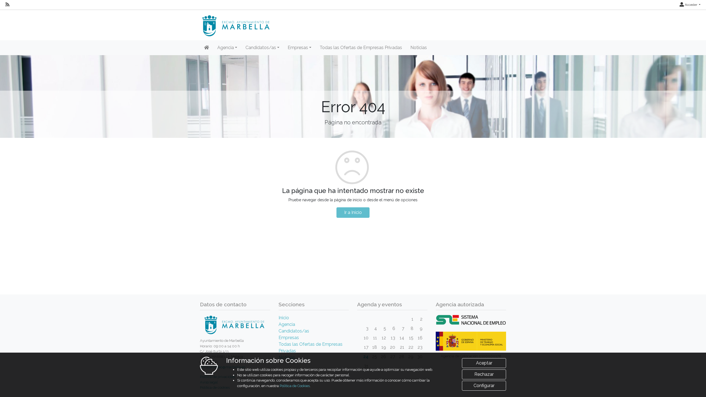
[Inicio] (206, 47)
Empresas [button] (298, 47)
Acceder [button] (691, 5)
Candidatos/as (294, 331)
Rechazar (484, 374)
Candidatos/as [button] (260, 47)
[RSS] (7, 5)
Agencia (287, 324)
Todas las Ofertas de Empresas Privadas (361, 47)
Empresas (289, 337)
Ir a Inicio (353, 212)
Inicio (284, 317)
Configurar (484, 385)
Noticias (418, 47)
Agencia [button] (225, 47)
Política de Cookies (295, 386)
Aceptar (484, 363)
